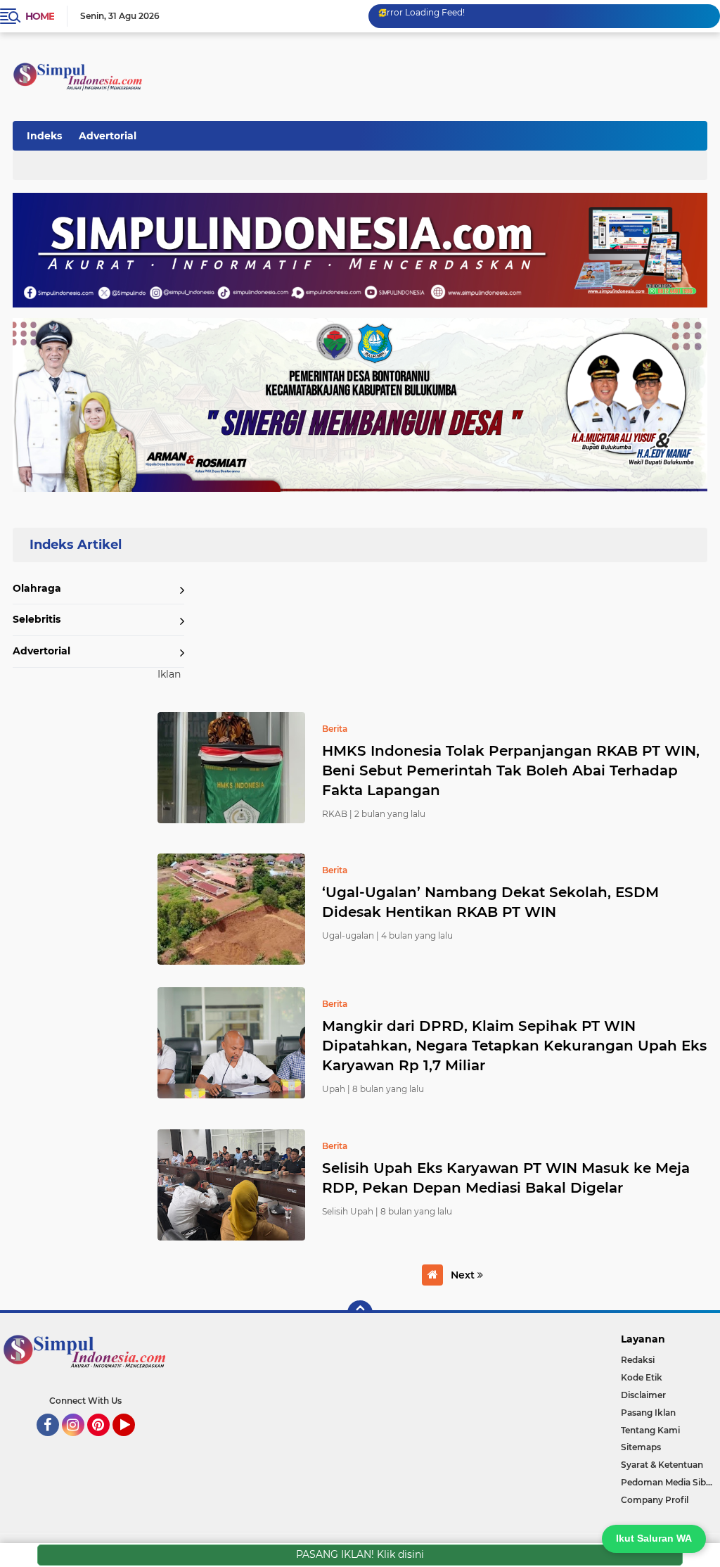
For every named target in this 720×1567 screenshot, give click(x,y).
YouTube (133, 1442)
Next (464, 1275)
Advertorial (107, 135)
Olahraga (37, 588)
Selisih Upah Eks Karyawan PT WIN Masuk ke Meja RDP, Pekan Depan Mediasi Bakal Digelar (506, 1178)
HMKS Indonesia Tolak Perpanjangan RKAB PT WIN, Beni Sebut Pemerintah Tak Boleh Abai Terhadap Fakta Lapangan (511, 770)
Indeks (44, 135)
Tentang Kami (650, 1430)
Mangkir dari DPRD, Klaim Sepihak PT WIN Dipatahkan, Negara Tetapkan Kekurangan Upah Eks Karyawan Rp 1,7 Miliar (514, 1045)
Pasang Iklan (648, 1412)
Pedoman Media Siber (667, 1482)
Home (39, 16)
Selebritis (36, 619)
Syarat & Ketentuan (662, 1464)
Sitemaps (641, 1447)
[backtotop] (360, 1313)
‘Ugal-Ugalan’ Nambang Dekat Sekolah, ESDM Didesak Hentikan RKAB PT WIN (490, 902)
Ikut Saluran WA (654, 1538)
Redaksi (638, 1360)
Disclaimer (643, 1395)
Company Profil (654, 1500)
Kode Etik (641, 1377)
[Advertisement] (448, 133)
